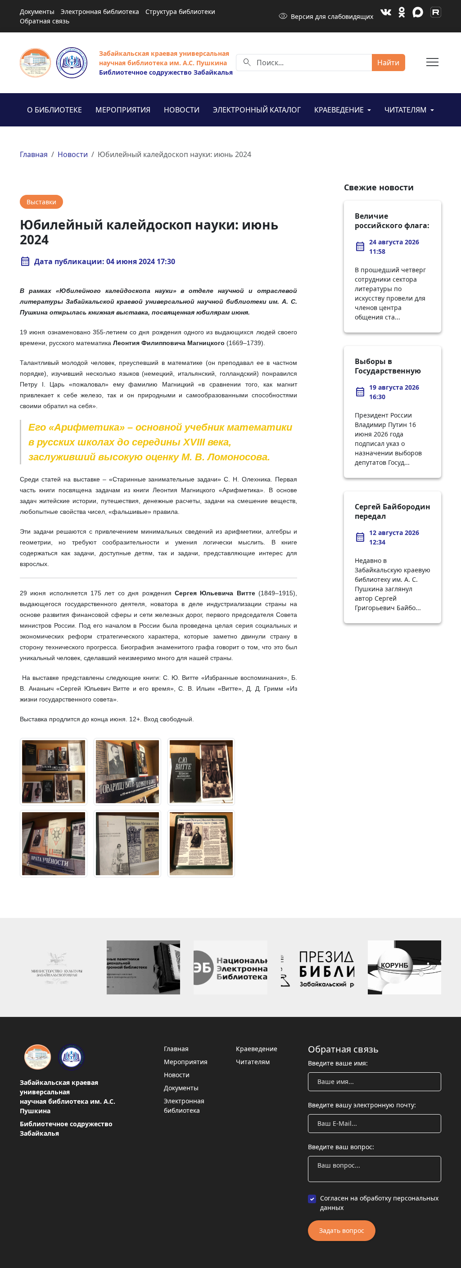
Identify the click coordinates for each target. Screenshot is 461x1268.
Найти (388, 62)
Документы (37, 11)
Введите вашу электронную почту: (362, 1105)
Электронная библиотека (100, 11)
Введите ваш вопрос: (341, 1146)
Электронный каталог (257, 110)
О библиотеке (54, 110)
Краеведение (340, 110)
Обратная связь (44, 21)
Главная (34, 154)
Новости (181, 110)
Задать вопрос (341, 1230)
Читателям (406, 110)
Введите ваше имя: (338, 1063)
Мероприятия (122, 110)
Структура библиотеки (180, 11)
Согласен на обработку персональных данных (379, 1203)
